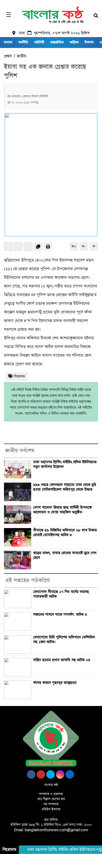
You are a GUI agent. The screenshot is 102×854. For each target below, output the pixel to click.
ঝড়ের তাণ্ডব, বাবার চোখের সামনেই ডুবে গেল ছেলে (65, 555)
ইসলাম (89, 42)
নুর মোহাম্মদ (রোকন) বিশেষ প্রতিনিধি (27, 96)
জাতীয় (21, 56)
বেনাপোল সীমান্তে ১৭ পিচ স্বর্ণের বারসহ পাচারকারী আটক (61, 594)
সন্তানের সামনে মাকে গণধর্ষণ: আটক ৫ (60, 614)
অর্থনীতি (23, 42)
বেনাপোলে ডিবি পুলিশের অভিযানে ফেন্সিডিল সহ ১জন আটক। (64, 639)
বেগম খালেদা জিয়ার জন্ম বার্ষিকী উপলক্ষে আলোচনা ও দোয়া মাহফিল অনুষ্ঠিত (62, 510)
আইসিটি (39, 42)
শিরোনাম (19, 376)
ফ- (84, 246)
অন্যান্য (8, 42)
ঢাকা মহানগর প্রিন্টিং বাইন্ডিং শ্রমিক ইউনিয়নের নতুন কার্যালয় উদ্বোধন (65, 464)
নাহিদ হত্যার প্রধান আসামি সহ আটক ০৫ (61, 660)
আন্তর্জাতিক (57, 42)
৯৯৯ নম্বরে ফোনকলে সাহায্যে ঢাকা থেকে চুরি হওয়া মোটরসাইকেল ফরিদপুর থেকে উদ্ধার (64, 487)
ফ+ (74, 246)
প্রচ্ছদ (8, 56)
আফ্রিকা (74, 42)
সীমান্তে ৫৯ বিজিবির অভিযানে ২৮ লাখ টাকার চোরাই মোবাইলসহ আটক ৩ (65, 532)
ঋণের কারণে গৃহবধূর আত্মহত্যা (54, 682)
